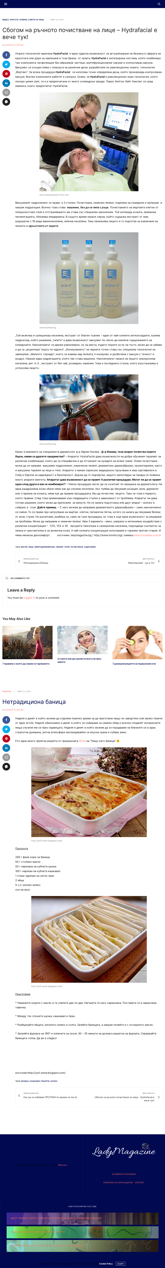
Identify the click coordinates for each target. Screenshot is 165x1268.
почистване (77, 547)
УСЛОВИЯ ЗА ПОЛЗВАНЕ (124, 1174)
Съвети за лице (36, 20)
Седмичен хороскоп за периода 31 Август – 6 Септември (47, 1245)
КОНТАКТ (139, 1182)
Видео (5, 20)
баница (25, 1081)
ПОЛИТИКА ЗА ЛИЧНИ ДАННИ (118, 1182)
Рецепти (6, 691)
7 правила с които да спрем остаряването (26, 663)
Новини (23, 20)
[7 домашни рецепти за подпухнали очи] (137, 642)
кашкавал (35, 1081)
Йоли (82, 740)
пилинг (59, 547)
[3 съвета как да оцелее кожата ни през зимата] (82, 640)
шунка (54, 1081)
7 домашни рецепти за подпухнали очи (134, 663)
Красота (14, 20)
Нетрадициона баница (34, 701)
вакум (24, 547)
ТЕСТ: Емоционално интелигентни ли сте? (38, 1231)
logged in (29, 597)
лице (31, 547)
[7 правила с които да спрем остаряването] (27, 642)
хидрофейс (90, 547)
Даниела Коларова (14, 45)
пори (67, 547)
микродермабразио (44, 547)
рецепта (45, 1081)
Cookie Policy (106, 1263)
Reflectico (62, 1165)
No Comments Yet (20, 578)
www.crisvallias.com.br (147, 535)
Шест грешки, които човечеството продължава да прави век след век (56, 1218)
